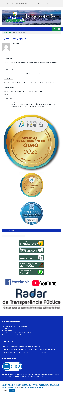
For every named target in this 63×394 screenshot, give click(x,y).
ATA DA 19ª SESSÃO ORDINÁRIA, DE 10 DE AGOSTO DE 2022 (26, 94)
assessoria (40, 374)
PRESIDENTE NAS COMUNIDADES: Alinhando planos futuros (16, 346)
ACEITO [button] (12, 390)
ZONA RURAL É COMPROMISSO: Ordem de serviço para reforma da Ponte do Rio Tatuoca (31, 4)
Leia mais (19, 387)
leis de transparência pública (28, 376)
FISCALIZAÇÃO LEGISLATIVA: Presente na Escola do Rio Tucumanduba (29, 65)
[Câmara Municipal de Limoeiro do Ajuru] (31, 17)
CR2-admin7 (16, 44)
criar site (12, 374)
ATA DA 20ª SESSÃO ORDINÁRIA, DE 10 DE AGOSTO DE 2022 (26, 91)
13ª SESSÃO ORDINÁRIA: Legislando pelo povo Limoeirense (27, 74)
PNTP (9, 380)
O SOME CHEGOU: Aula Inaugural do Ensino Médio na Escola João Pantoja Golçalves (33, 82)
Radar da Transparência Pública (20, 380)
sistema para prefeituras (22, 374)
